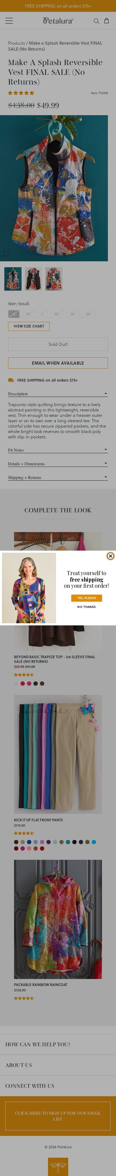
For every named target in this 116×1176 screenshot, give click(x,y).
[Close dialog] (110, 556)
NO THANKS (86, 607)
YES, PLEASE (86, 598)
